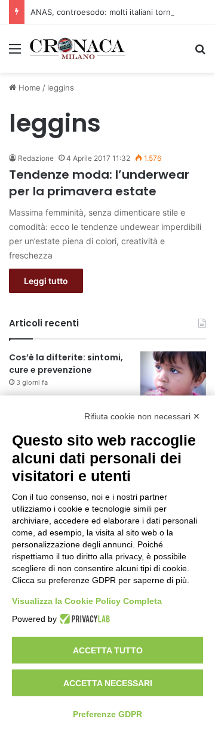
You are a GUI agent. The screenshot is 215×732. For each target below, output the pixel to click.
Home (28, 87)
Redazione (36, 158)
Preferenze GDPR (107, 714)
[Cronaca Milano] (77, 48)
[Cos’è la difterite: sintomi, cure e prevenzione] (173, 373)
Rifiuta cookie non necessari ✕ (142, 416)
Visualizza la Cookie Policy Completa (87, 601)
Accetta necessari (107, 683)
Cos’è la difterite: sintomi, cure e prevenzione (66, 363)
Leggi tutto (46, 281)
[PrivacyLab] (83, 619)
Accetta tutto (108, 650)
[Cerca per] (200, 52)
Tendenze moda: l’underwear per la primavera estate (99, 183)
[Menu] (15, 52)
